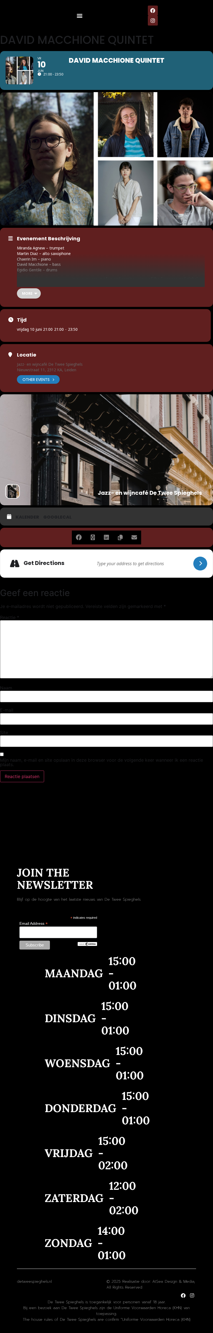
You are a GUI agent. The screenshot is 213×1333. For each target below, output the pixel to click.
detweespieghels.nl (34, 1281)
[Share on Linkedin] (106, 537)
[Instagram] (153, 21)
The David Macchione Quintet (44, 278)
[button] (79, 15)
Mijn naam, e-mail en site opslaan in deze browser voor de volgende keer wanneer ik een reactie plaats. (101, 762)
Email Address (33, 923)
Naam (6, 688)
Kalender (27, 517)
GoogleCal (57, 517)
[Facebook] (153, 11)
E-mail (6, 710)
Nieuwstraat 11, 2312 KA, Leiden (46, 369)
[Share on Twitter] (93, 537)
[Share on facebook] (79, 537)
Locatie (26, 354)
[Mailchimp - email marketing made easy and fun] (87, 944)
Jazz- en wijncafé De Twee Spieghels (50, 364)
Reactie (9, 617)
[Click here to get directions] (200, 563)
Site (4, 732)
